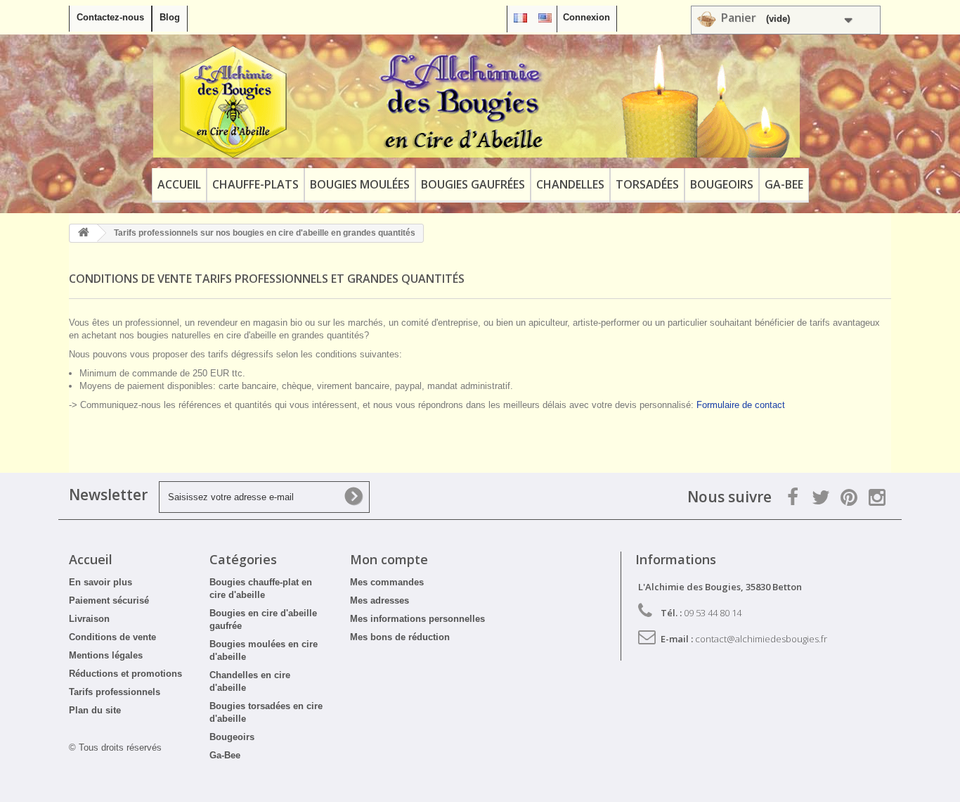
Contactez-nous (110, 17)
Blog (170, 17)
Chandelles (570, 184)
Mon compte (389, 559)
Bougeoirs (721, 184)
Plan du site (95, 710)
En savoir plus (100, 582)
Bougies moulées (360, 184)
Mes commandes (387, 582)
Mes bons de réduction (400, 637)
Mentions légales (106, 655)
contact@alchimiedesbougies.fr (761, 638)
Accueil (179, 184)
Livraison (89, 618)
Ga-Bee (784, 184)
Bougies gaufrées (473, 184)
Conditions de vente (112, 637)
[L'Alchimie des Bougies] (476, 101)
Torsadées (647, 184)
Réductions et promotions (125, 673)
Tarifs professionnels (114, 692)
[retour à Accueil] (83, 233)
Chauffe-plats (255, 184)
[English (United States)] (545, 17)
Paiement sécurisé (109, 600)
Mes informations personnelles (417, 618)
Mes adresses (379, 600)
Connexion (586, 17)
